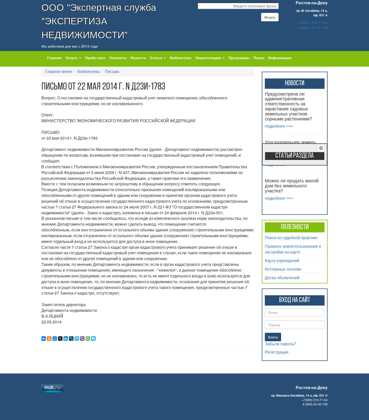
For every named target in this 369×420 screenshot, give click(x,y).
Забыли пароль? (280, 344)
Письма (112, 71)
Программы (239, 57)
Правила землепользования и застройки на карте (293, 249)
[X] (60, 338)
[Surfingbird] (77, 338)
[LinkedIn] (66, 338)
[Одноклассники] (49, 338)
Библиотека (180, 57)
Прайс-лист (95, 57)
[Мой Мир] (54, 338)
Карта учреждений (282, 260)
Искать (269, 17)
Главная (54, 57)
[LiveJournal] (71, 338)
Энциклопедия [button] (208, 57)
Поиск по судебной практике (291, 237)
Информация (279, 57)
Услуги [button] (72, 57)
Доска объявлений (282, 277)
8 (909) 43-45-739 (313, 27)
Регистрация (276, 352)
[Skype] (93, 338)
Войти (273, 337)
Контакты (118, 57)
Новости (138, 57)
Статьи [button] (156, 57)
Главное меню (58, 71)
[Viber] (82, 338)
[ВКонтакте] (43, 338)
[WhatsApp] (88, 338)
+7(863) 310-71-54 (312, 22)
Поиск (259, 57)
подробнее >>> (279, 126)
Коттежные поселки (283, 269)
